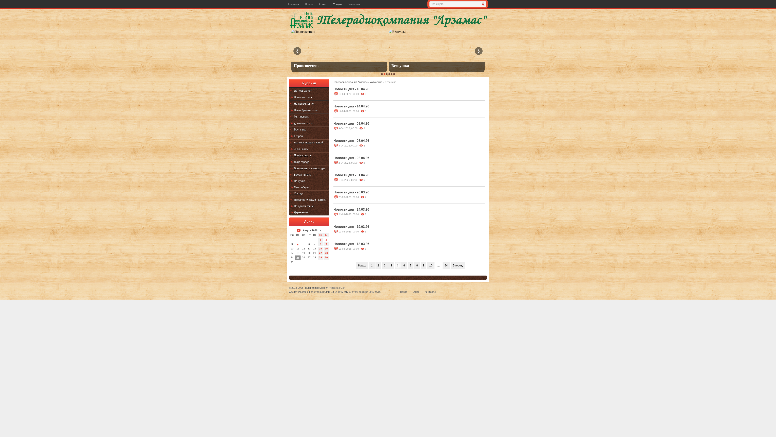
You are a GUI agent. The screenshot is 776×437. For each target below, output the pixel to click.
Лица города (301, 161)
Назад (362, 265)
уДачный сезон (303, 123)
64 (446, 265)
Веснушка (300, 129)
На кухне (299, 180)
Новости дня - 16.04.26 (351, 89)
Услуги (337, 4)
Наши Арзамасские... (307, 110)
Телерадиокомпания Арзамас (350, 82)
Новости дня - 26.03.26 (351, 192)
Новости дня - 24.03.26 (351, 209)
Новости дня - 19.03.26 (351, 226)
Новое (309, 4)
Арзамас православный (308, 142)
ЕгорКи (298, 136)
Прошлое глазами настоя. (310, 199)
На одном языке (304, 103)
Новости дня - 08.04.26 (351, 140)
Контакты (354, 4)
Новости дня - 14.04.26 (351, 106)
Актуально (376, 82)
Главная (293, 4)
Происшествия (303, 97)
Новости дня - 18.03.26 (351, 244)
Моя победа (301, 187)
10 (430, 265)
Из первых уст (303, 90)
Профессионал (303, 155)
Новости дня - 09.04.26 (351, 123)
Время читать (302, 174)
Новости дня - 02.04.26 (351, 158)
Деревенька (301, 212)
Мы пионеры (301, 116)
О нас (323, 4)
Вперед (458, 265)
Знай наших (301, 149)
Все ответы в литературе (309, 168)
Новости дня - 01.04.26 (351, 175)
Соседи (298, 193)
